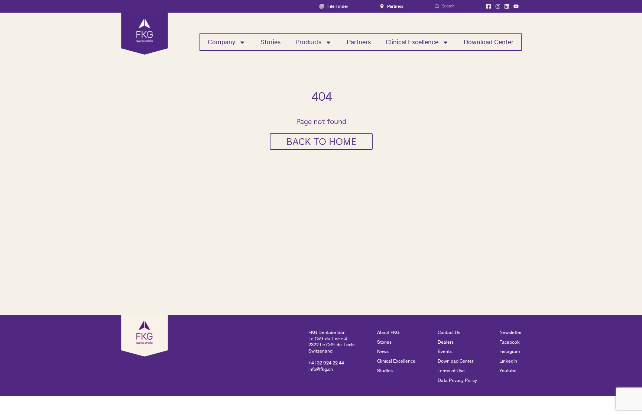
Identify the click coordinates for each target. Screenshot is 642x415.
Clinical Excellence (412, 42)
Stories (270, 42)
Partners (359, 42)
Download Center (488, 42)
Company (221, 42)
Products (308, 42)
